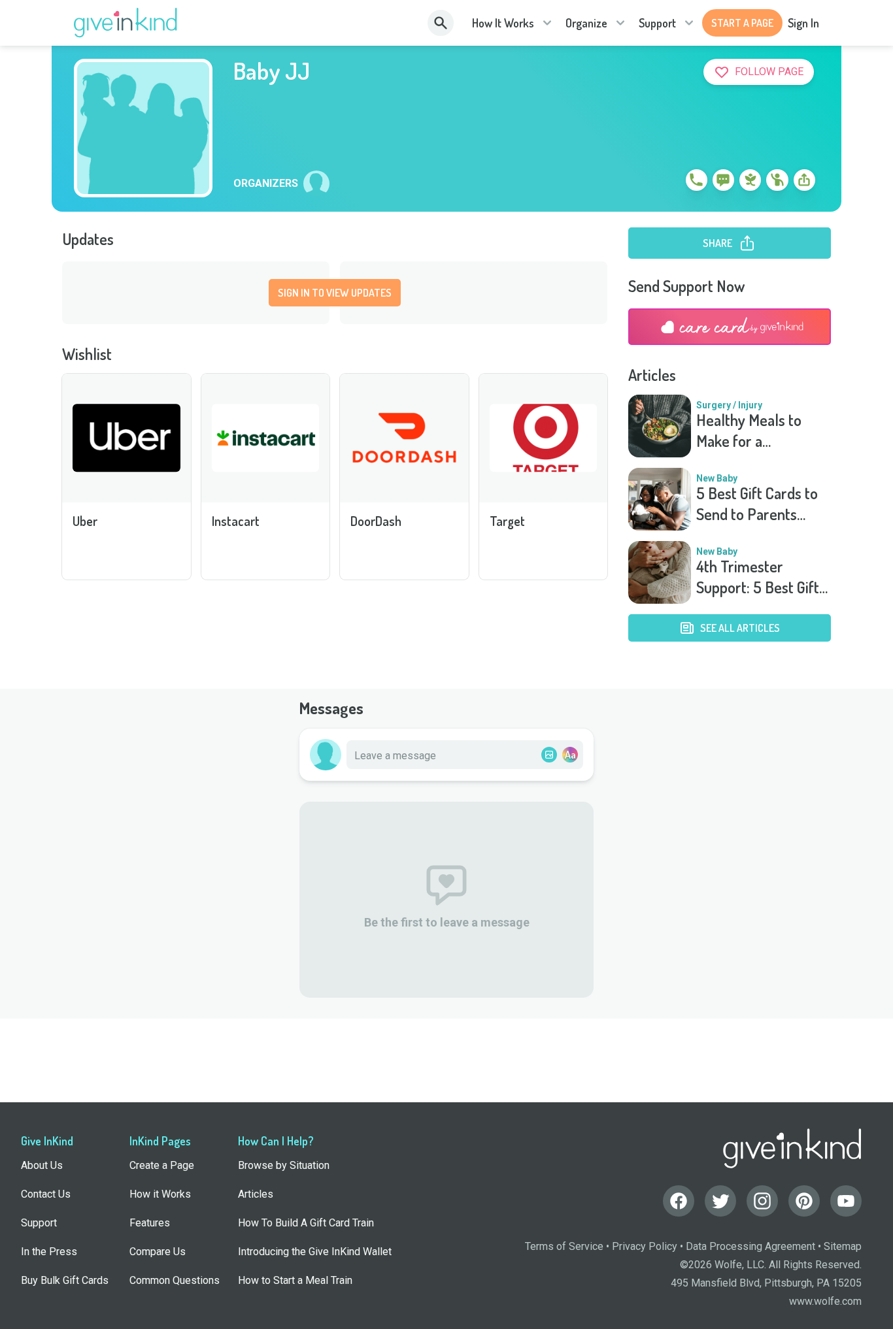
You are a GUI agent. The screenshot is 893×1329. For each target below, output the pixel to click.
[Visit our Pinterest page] (804, 1201)
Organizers (265, 183)
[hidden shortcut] (666, 182)
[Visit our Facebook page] (678, 1201)
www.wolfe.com (825, 1301)
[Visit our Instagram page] (762, 1201)
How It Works (503, 23)
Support (657, 23)
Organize (586, 23)
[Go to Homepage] (126, 23)
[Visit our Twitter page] (720, 1201)
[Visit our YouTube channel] (846, 1201)
